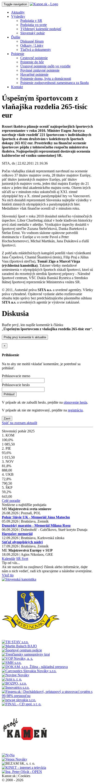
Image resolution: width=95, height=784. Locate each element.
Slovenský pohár (32, 33)
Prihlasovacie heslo (16, 385)
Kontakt (17, 87)
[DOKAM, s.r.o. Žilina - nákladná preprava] (35, 667)
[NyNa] (8, 755)
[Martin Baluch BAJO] (19, 646)
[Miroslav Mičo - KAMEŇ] (25, 751)
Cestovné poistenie (34, 58)
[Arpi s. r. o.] (12, 679)
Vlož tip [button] (8, 575)
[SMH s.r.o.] (11, 663)
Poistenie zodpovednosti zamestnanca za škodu (54, 83)
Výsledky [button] (18, 16)
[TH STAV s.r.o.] (15, 642)
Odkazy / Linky (31, 45)
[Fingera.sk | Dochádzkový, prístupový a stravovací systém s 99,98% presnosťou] (47, 696)
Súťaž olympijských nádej (22, 542)
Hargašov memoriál (17, 534)
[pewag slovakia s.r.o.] (19, 700)
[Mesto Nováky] (30, 638)
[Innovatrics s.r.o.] (16, 687)
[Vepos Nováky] (14, 759)
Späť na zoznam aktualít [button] (19, 423)
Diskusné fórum (32, 41)
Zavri (7, 418)
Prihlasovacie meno (16, 376)
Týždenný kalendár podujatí (40, 29)
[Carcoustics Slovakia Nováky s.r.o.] (29, 671)
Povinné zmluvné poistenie (39, 70)
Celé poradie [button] (11, 501)
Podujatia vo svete (33, 25)
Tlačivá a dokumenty (35, 50)
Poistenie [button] (17, 54)
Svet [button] (25, 559)
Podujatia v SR (31, 21)
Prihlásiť (9, 394)
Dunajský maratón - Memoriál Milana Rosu (36, 525)
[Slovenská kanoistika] (19, 579)
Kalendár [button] (8, 559)
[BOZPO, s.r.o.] (14, 683)
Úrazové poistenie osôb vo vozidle (45, 66)
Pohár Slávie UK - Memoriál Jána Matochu (36, 517)
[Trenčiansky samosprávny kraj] (26, 654)
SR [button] (19, 559)
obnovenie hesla (75, 402)
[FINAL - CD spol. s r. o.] (21, 704)
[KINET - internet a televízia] (24, 768)
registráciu (75, 410)
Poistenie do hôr (32, 62)
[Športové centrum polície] (22, 650)
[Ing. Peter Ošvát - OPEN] (22, 772)
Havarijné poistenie (34, 74)
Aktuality (18, 12)
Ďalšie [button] (15, 37)
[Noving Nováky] (15, 675)
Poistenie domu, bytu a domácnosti (45, 79)
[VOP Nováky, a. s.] (17, 658)
